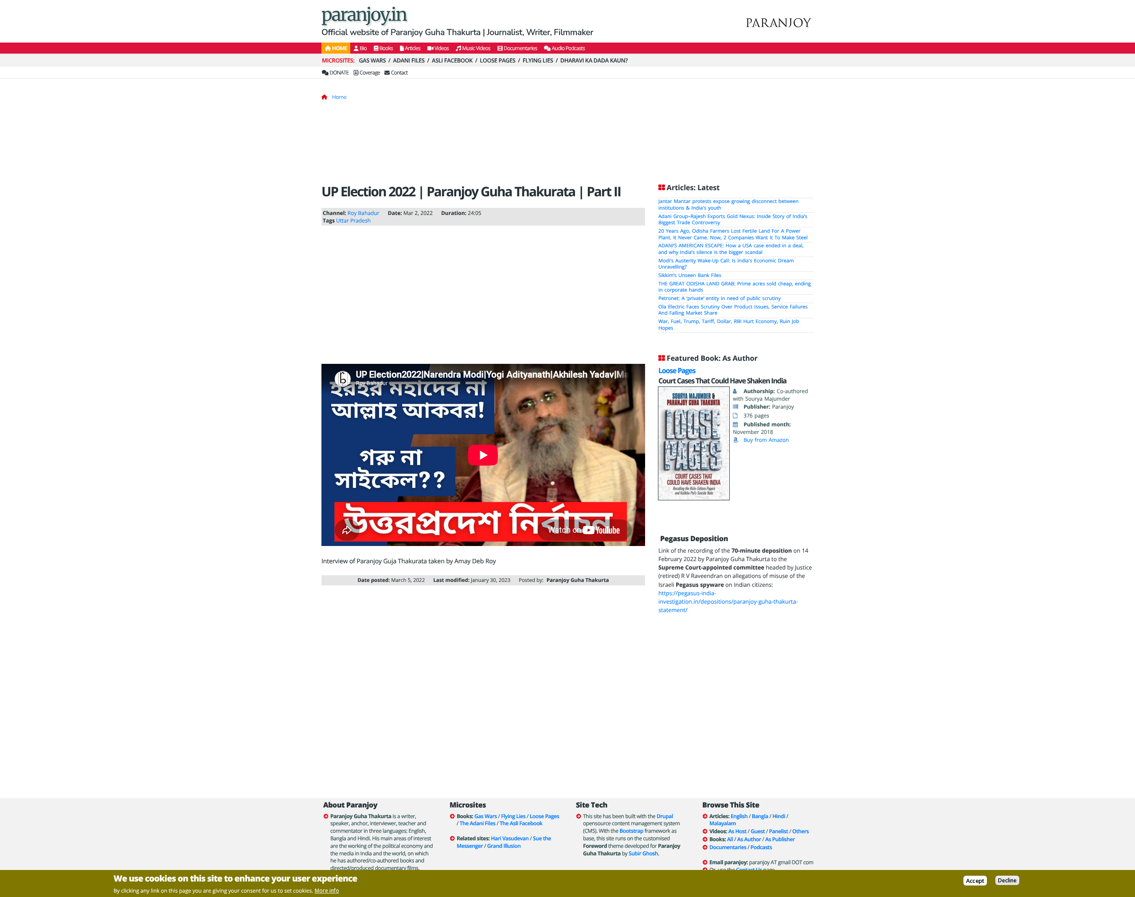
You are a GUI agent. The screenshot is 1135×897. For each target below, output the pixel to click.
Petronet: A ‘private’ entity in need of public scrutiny (719, 298)
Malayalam (722, 823)
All (730, 839)
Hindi (778, 816)
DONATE (338, 72)
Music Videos (475, 48)
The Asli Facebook (521, 823)
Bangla (760, 816)
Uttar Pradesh (353, 220)
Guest (758, 831)
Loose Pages (497, 60)
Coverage (369, 72)
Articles (412, 48)
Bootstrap (631, 831)
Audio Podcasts (568, 48)
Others (800, 831)
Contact (398, 72)
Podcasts (761, 847)
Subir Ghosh (643, 853)
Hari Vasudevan (509, 838)
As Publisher (780, 839)
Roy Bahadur (364, 213)
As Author (749, 839)
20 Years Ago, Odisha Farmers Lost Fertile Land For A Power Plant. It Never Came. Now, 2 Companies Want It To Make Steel (733, 234)
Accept (975, 880)
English (739, 816)
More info (327, 890)
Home (339, 97)
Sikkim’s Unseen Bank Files (689, 275)
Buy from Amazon (766, 440)
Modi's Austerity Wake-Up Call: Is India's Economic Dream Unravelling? (726, 264)
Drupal (665, 816)
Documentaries (520, 48)
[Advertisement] (567, 145)
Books (385, 48)
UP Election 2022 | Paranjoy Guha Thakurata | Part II (471, 191)
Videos (441, 48)
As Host (737, 831)
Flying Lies (538, 60)
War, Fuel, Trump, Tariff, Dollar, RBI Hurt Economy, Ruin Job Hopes (728, 325)
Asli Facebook (452, 60)
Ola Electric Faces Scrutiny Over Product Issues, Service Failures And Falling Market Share (733, 310)
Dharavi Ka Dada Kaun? (594, 60)
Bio (363, 48)
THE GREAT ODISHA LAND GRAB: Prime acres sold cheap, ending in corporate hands (734, 287)
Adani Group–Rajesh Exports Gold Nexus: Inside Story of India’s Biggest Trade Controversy (732, 219)
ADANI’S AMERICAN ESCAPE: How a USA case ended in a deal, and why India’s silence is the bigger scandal (731, 249)
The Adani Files (478, 823)
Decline (1007, 880)
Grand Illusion (504, 846)
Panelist (778, 831)
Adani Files (409, 60)
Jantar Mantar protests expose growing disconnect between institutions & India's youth (728, 204)
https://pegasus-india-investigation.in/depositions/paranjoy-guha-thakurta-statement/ (728, 601)
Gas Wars (372, 60)
